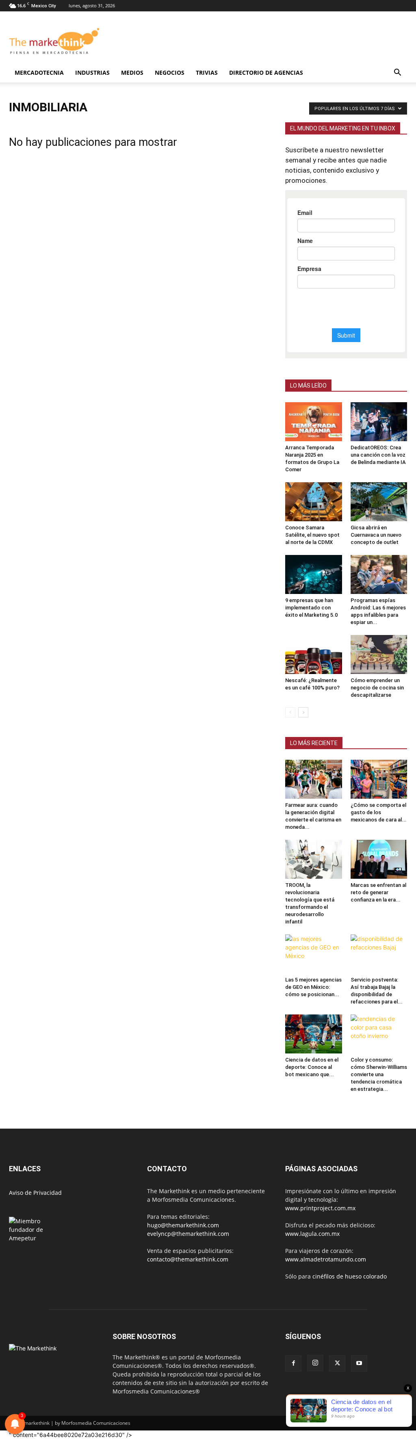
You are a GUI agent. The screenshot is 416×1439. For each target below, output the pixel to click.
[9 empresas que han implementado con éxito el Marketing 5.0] (313, 574)
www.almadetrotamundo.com (325, 1259)
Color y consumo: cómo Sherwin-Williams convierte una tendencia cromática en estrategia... (379, 1074)
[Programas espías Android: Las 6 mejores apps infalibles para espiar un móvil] (379, 574)
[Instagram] (315, 1363)
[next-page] (303, 712)
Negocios (169, 72)
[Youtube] (359, 1363)
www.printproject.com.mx (320, 1208)
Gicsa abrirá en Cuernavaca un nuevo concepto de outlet (376, 534)
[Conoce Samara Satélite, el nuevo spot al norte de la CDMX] (313, 501)
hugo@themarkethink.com (183, 1225)
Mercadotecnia (39, 72)
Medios (132, 72)
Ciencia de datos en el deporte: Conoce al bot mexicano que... (311, 1067)
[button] (397, 73)
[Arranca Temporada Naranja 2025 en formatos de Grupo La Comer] (313, 421)
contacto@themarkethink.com (187, 1259)
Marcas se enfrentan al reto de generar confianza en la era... (378, 892)
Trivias (207, 72)
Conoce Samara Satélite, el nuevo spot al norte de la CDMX (312, 534)
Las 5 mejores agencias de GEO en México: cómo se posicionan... (313, 987)
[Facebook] (293, 1363)
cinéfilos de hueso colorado (349, 1276)
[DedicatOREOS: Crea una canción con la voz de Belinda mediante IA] (379, 421)
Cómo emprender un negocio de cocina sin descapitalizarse (377, 687)
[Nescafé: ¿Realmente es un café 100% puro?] (313, 654)
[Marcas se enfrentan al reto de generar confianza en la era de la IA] (379, 859)
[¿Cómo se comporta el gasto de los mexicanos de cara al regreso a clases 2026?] (379, 779)
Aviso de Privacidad (35, 1192)
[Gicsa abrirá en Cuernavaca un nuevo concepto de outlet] (379, 501)
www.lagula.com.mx (312, 1233)
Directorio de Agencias (266, 72)
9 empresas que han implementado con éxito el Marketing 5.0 (311, 607)
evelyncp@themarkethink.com (188, 1233)
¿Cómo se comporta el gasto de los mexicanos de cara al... (379, 812)
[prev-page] (290, 712)
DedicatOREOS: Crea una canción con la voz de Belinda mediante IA (378, 454)
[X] (337, 1363)
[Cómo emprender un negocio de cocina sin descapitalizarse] (379, 654)
